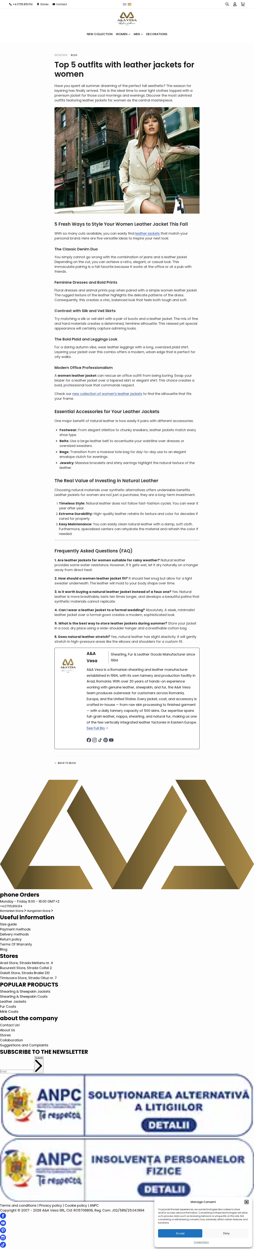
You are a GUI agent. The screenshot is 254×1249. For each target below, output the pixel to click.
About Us (7, 1030)
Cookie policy (76, 1205)
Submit (39, 1058)
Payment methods (15, 929)
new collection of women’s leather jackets (107, 393)
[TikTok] (100, 740)
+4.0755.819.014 (11, 906)
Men (137, 34)
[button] (246, 1202)
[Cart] (243, 4)
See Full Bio (96, 728)
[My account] (234, 4)
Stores (5, 1035)
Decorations (156, 34)
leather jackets (147, 233)
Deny (226, 1233)
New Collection (99, 34)
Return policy (11, 939)
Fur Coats (8, 1006)
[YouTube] (111, 740)
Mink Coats (9, 1011)
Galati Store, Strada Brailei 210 (25, 973)
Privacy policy (50, 1205)
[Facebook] (89, 740)
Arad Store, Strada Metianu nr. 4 (26, 963)
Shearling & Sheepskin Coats (24, 996)
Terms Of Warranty (16, 944)
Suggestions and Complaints (24, 1045)
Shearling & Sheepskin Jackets (25, 991)
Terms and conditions (18, 1205)
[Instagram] (94, 740)
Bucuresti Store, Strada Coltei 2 (26, 968)
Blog (74, 55)
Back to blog (67, 763)
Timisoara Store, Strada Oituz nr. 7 (28, 978)
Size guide (8, 924)
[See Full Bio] (107, 728)
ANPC (94, 1205)
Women (121, 34)
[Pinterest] (105, 740)
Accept (180, 1233)
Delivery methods (14, 934)
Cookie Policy (201, 1242)
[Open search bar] (227, 4)
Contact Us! (10, 1025)
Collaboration (11, 1040)
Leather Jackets (13, 1001)
